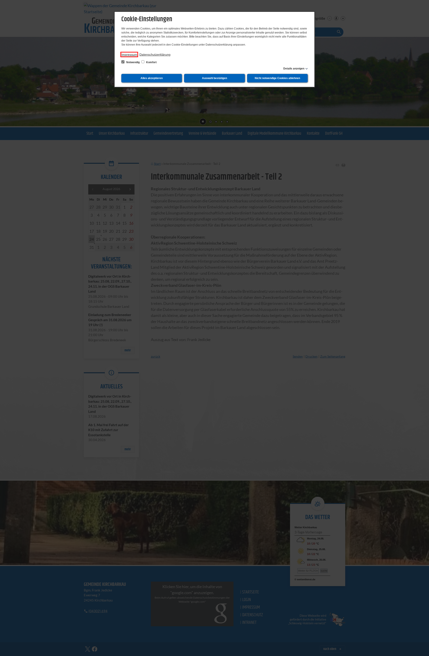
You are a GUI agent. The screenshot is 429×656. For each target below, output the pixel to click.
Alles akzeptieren (152, 78)
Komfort (151, 62)
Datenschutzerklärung (154, 54)
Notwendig (133, 62)
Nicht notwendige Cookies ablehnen (277, 78)
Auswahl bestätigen (214, 78)
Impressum (129, 54)
